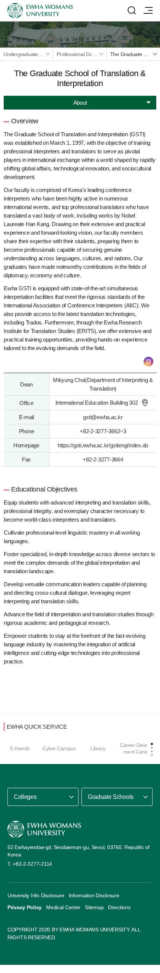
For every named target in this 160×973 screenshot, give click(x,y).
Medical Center (63, 907)
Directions (119, 907)
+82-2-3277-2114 (32, 864)
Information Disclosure (94, 895)
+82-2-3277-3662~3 (103, 431)
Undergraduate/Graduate (28, 54)
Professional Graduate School (81, 54)
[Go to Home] (44, 829)
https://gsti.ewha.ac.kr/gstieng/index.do (103, 445)
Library (98, 748)
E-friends (20, 748)
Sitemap (94, 907)
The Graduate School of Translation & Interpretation (135, 54)
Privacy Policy (24, 907)
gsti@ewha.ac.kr (102, 417)
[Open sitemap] (148, 10)
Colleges (25, 797)
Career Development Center (137, 748)
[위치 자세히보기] (144, 402)
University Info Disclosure (35, 895)
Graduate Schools (111, 797)
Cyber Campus (59, 748)
